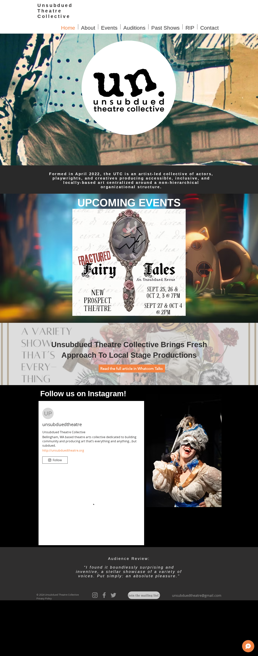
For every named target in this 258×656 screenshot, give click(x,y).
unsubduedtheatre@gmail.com (196, 651)
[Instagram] (95, 651)
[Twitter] (113, 651)
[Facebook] (104, 651)
